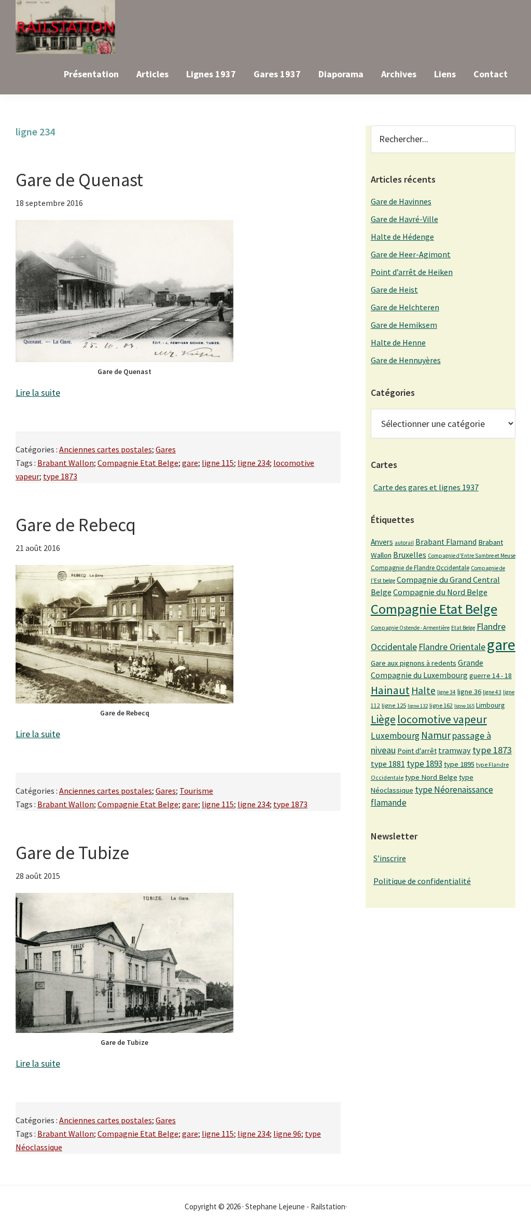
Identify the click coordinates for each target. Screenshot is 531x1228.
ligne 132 (418, 705)
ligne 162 (441, 705)
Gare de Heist (394, 289)
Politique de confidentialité (422, 881)
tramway (454, 750)
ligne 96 (287, 1133)
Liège (383, 719)
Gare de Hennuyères (406, 360)
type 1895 (459, 764)
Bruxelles (409, 554)
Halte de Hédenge (402, 236)
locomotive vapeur (442, 719)
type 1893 (424, 763)
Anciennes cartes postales (105, 449)
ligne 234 (253, 463)
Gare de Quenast (79, 180)
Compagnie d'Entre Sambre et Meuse (471, 555)
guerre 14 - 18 (490, 675)
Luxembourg (395, 735)
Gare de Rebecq (76, 525)
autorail (404, 542)
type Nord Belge (431, 777)
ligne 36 (469, 691)
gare (190, 463)
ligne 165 (464, 705)
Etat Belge (463, 627)
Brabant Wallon (65, 463)
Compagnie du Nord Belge (440, 592)
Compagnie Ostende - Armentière (410, 627)
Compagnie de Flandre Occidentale (420, 567)
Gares (166, 449)
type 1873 (60, 476)
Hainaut (390, 690)
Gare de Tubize (72, 852)
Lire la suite (38, 392)
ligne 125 (394, 705)
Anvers (382, 542)
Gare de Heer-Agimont (411, 254)
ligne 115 (218, 463)
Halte (423, 690)
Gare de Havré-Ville (404, 219)
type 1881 (388, 763)
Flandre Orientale (451, 647)
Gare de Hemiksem (404, 325)
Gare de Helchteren (405, 307)
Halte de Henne (398, 342)
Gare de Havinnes (401, 201)
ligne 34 (446, 692)
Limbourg (490, 705)
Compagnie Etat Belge (137, 463)
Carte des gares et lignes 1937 (426, 487)
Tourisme (196, 790)
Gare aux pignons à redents (413, 663)
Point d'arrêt (417, 750)
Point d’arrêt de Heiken (412, 272)
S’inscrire (389, 858)
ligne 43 (492, 692)
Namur (436, 735)
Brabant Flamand (446, 542)
